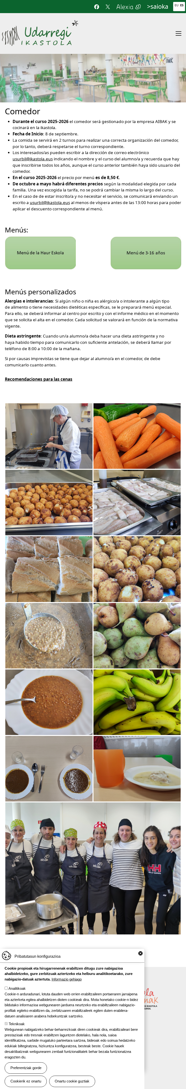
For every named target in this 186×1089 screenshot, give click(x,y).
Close (140, 953)
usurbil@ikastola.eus (33, 159)
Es (182, 5)
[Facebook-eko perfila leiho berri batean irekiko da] (96, 6)
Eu (176, 5)
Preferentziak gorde (25, 1068)
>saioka (157, 6)
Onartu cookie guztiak (72, 1081)
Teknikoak (17, 1024)
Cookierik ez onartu (25, 1081)
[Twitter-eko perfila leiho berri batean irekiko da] (107, 6)
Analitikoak (17, 988)
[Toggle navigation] (178, 33)
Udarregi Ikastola (40, 22)
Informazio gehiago (67, 979)
